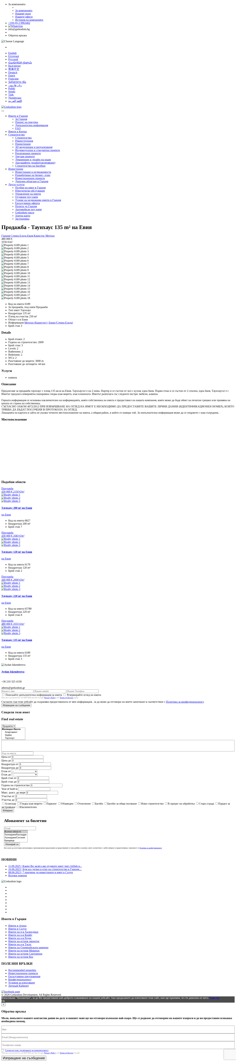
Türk (11, 94)
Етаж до (6, 774)
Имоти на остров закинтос (24, 941)
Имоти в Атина (17, 925)
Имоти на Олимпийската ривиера (28, 947)
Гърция (6, 235)
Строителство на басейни (30, 165)
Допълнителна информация (31, 125)
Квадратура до (9, 767)
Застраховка (22, 218)
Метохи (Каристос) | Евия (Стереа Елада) (48, 322)
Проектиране (23, 143)
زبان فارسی (15, 85)
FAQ (18, 128)
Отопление (84, 803)
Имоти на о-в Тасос (19, 944)
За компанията (23, 10)
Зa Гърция (21, 119)
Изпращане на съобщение (16, 705)
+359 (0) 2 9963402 (19, 22)
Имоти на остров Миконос (24, 950)
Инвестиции (15, 168)
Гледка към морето (31, 803)
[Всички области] (15, 831)
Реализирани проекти (28, 153)
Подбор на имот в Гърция (30, 187)
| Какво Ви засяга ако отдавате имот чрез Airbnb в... (45, 866)
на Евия (6, 514)
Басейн (99, 803)
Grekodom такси (24, 212)
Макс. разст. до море (13, 792)
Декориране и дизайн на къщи (33, 159)
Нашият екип (23, 13)
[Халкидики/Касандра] (15, 834)
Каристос (39, 235)
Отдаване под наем (26, 196)
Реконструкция (24, 140)
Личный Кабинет (18, 985)
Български (14, 65)
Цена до (6, 760)
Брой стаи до (9, 781)
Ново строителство (152, 803)
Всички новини (17, 875)
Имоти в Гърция (18, 115)
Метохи (50, 235)
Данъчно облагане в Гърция (31, 181)
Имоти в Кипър (17, 131)
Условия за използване (21, 982)
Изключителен (28, 807)
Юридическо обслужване (30, 190)
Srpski (11, 91)
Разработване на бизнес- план (32, 175)
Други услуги (16, 184)
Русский (13, 59)
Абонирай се (11, 844)
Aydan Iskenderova (12, 671)
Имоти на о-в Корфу (20, 935)
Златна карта (22, 215)
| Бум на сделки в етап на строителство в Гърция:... (45, 869)
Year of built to (9, 788)
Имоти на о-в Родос (20, 938)
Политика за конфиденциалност (185, 701)
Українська (14, 97)
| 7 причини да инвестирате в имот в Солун (40, 872)
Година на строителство (15, 785)
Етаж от (6, 771)
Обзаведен (67, 803)
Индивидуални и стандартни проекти (37, 150)
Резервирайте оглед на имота (84, 694)
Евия (30, 235)
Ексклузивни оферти (27, 203)
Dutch (11, 75)
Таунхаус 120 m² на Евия (16, 551)
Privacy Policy (50, 698)
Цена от (6, 756)
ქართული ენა (17, 82)
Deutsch (12, 72)
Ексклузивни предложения (24, 976)
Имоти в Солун (17, 928)
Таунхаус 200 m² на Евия (16, 507)
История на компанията (29, 19)
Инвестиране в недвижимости (33, 172)
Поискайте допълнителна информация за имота (34, 694)
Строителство (16, 134)
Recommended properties (22, 970)
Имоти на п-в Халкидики (23, 931)
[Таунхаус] (13, 738)
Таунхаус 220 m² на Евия (16, 596)
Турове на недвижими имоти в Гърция (38, 200)
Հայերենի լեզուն (20, 62)
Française (13, 78)
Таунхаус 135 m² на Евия (16, 640)
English (12, 53)
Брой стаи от (8, 778)
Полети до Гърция (26, 206)
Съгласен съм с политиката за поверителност (27, 1050)
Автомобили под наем (28, 209)
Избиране (8, 810)
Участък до (8, 799)
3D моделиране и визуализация (33, 147)
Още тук (215, 997)
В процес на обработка (181, 803)
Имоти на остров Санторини (25, 953)
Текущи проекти (25, 156)
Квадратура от (9, 764)
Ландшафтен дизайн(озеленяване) (35, 162)
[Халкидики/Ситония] (15, 837)
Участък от (7, 796)
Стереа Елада (19, 235)
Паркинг (51, 803)
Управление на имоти (28, 193)
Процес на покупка (26, 122)
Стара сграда (206, 803)
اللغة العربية (15, 101)
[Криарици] (15, 840)
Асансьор (10, 803)
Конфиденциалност (19, 979)
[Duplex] (13, 735)
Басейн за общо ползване (122, 803)
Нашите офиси (24, 16)
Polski (11, 88)
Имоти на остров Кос (20, 956)
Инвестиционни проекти (30, 178)
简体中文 (13, 69)
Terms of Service (66, 698)
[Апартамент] (13, 732)
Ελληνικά (13, 56)
